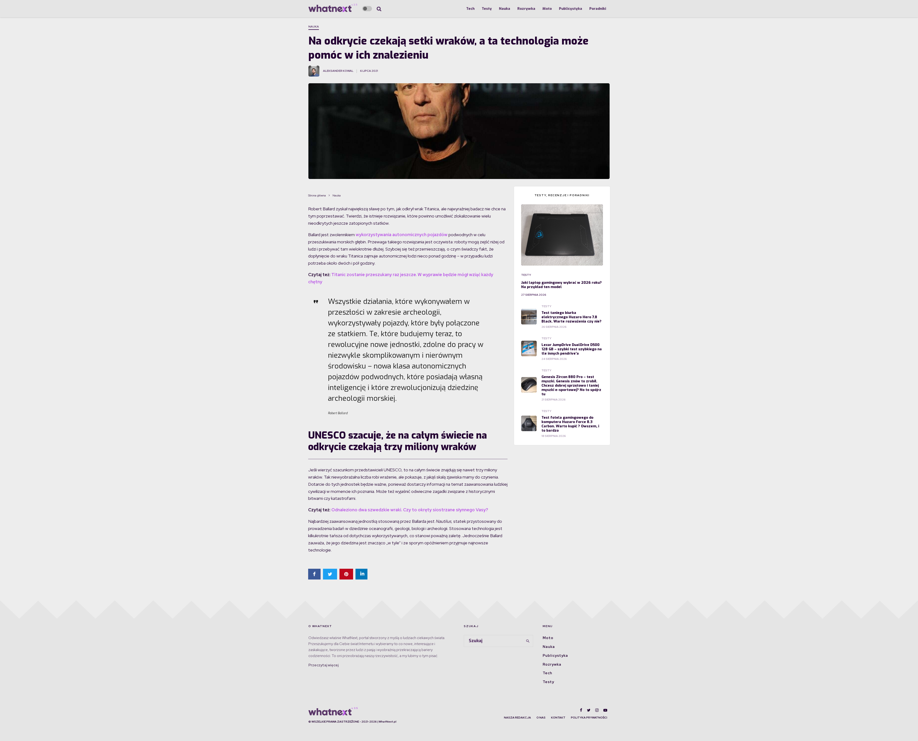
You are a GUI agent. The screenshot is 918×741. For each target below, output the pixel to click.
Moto (547, 8)
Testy (487, 8)
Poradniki (597, 8)
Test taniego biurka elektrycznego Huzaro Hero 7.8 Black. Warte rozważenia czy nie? (571, 317)
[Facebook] (581, 710)
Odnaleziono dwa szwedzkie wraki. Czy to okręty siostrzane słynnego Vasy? (409, 510)
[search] (528, 641)
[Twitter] (589, 710)
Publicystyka (570, 8)
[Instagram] (597, 710)
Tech (470, 8)
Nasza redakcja (517, 717)
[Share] (314, 574)
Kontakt (558, 717)
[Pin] (346, 574)
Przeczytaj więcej (323, 665)
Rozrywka (526, 8)
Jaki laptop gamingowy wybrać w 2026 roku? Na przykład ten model (561, 284)
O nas (541, 717)
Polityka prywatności (589, 717)
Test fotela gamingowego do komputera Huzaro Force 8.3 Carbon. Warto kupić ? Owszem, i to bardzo (570, 424)
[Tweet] (330, 574)
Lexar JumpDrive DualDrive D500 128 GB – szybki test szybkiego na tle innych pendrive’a (571, 349)
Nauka (504, 8)
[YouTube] (605, 710)
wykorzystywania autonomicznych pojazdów (402, 234)
